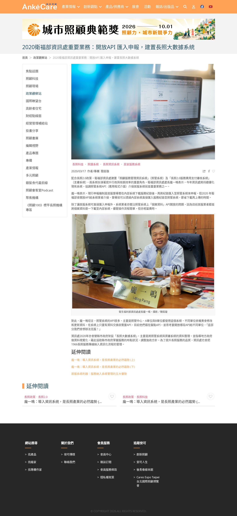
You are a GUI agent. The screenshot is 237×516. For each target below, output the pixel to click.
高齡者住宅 (33, 108)
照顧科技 (32, 79)
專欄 (29, 160)
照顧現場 (32, 86)
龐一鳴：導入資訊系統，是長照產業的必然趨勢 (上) (103, 360)
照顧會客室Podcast (39, 190)
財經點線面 (33, 116)
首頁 (25, 58)
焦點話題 (32, 71)
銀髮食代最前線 (37, 183)
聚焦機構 (32, 198)
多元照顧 (32, 175)
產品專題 (32, 153)
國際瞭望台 (33, 101)
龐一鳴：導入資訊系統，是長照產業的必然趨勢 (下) (103, 367)
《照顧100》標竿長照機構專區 (44, 207)
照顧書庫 (32, 138)
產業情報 (32, 168)
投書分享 (32, 131)
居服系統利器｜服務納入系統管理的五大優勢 (99, 374)
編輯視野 (32, 145)
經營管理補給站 (37, 123)
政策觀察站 (40, 58)
